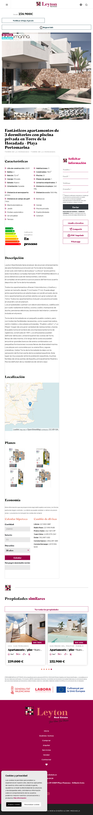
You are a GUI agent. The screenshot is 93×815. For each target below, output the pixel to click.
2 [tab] (44, 669)
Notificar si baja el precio (23, 20)
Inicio (46, 731)
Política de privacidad (68, 199)
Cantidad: (9, 524)
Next (88, 68)
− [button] (7, 389)
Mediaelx (75, 811)
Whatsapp (75, 241)
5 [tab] (51, 669)
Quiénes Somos (46, 736)
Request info (48, 27)
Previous (5, 68)
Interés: (8, 534)
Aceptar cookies (14, 804)
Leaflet (16, 429)
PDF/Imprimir (77, 235)
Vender (46, 755)
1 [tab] (41, 669)
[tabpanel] (25, 639)
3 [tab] (46, 669)
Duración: (9, 545)
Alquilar (46, 745)
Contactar (46, 759)
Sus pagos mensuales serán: (17, 562)
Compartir (77, 229)
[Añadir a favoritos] (42, 617)
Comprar (46, 740)
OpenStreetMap (34, 429)
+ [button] (7, 386)
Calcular (17, 557)
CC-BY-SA (53, 429)
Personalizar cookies (31, 804)
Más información (19, 798)
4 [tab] (49, 669)
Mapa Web (48, 811)
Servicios (46, 750)
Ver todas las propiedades (46, 609)
